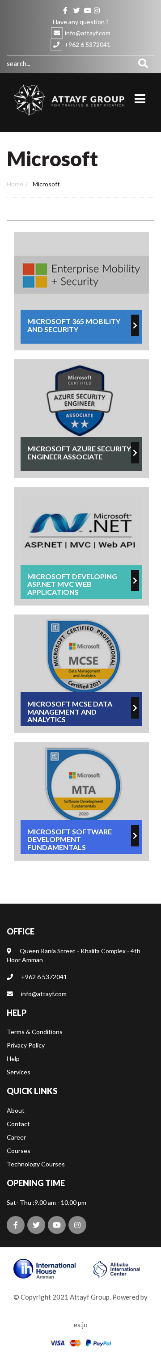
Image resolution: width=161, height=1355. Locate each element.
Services (18, 1072)
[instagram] (96, 9)
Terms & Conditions (35, 1031)
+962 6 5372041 (87, 44)
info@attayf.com (87, 33)
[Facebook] (65, 9)
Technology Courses (36, 1164)
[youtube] (85, 9)
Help (13, 1058)
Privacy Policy (26, 1045)
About (16, 1110)
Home (15, 184)
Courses (18, 1150)
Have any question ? (81, 21)
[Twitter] (75, 9)
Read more (81, 291)
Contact (18, 1124)
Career (16, 1137)
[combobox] (69, 63)
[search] (143, 63)
